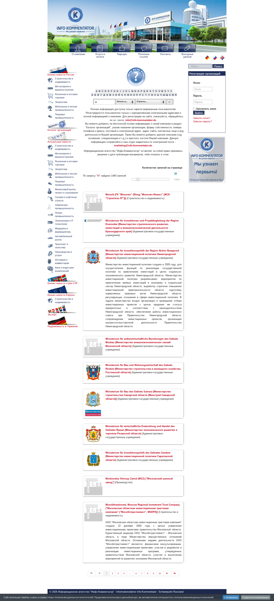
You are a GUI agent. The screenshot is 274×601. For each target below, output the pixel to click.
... (130, 573)
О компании (78, 54)
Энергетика (61, 102)
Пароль (197, 95)
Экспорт (52, 314)
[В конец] (175, 573)
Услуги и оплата (100, 55)
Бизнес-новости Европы (61, 295)
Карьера (122, 54)
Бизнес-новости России (61, 74)
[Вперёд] (167, 573)
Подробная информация (255, 597)
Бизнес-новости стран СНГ (63, 283)
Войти (199, 113)
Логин (196, 82)
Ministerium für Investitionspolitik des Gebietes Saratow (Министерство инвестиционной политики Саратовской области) (139, 456)
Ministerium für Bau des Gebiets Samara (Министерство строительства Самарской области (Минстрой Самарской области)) (140, 395)
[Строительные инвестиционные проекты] (207, 159)
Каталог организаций (59, 130)
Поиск (218, 66)
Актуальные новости (59, 141)
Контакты (165, 54)
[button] (169, 102)
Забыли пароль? (202, 121)
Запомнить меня (206, 108)
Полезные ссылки (143, 55)
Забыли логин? (201, 118)
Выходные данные (187, 55)
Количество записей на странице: (162, 167)
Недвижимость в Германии (63, 326)
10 (160, 573)
